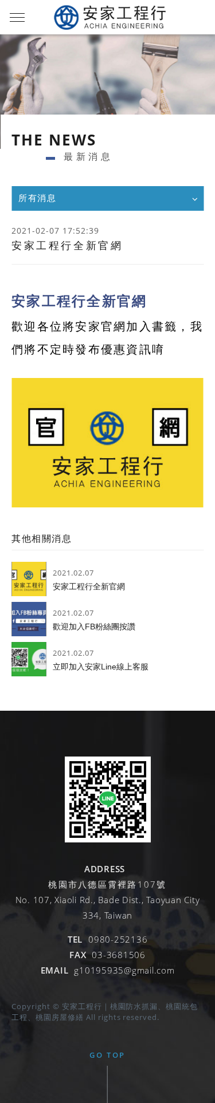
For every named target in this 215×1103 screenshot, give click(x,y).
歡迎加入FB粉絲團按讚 (94, 626)
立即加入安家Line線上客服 (100, 666)
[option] (107, 91)
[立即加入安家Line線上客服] (28, 659)
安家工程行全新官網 (89, 586)
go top (107, 1055)
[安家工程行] (108, 840)
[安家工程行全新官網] (28, 579)
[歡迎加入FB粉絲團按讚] (28, 619)
